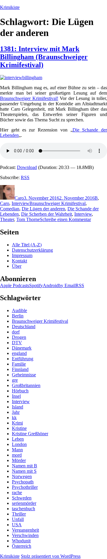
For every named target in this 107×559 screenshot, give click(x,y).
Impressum (22, 255)
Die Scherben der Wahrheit (46, 214)
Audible (19, 310)
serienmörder (24, 503)
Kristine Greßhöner (30, 433)
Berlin (17, 315)
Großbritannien (26, 385)
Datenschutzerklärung (32, 250)
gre (15, 380)
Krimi (17, 422)
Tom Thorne (28, 219)
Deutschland (23, 326)
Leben (18, 438)
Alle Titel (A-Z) (27, 244)
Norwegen (22, 476)
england (19, 353)
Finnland (20, 369)
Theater (7, 219)
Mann (17, 449)
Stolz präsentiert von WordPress (51, 556)
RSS (25, 177)
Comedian (9, 208)
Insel (16, 396)
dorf (16, 331)
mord (17, 455)
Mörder (19, 460)
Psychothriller (25, 487)
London (19, 444)
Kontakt (19, 260)
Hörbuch (20, 390)
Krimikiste (10, 7)
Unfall (18, 519)
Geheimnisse (24, 374)
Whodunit (21, 540)
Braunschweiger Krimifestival (57, 203)
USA (17, 524)
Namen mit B (24, 465)
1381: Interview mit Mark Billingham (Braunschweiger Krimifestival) (44, 57)
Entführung (22, 358)
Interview (20, 203)
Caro (19, 198)
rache (17, 492)
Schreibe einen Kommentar (65, 219)
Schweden (22, 497)
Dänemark (22, 347)
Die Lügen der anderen (43, 208)
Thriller (19, 513)
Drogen (19, 337)
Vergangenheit (25, 530)
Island (17, 406)
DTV (17, 342)
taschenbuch (23, 508)
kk (14, 417)
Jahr (16, 412)
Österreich (21, 546)
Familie (19, 364)
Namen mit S (24, 471)
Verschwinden (25, 535)
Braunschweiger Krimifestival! (29, 98)
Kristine (19, 428)
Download (27, 167)
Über (16, 266)
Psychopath (23, 481)
